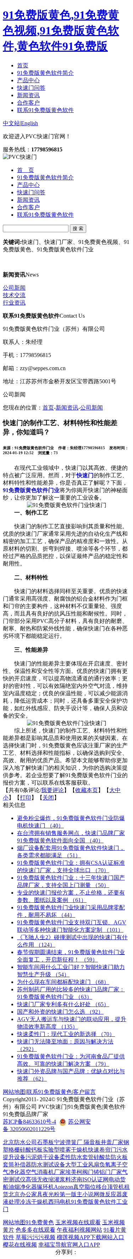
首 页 (25, 170)
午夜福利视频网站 (79, 1230)
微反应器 (110, 1194)
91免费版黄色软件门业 (31, 490)
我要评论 (52, 790)
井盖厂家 (112, 1142)
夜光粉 (51, 1194)
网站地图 (14, 1092)
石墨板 (45, 1142)
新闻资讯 (28, 95)
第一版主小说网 (79, 1194)
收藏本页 (86, 790)
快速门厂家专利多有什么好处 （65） (63, 1004)
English (29, 123)
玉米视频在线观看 (78, 1222)
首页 (22, 65)
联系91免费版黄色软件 (45, 110)
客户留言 (84, 1092)
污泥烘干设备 (43, 1157)
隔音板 (92, 1142)
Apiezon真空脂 (72, 1187)
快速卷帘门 (102, 1150)
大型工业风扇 (82, 1164)
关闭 (48, 798)
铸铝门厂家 (108, 1172)
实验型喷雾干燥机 (65, 1150)
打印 (25, 798)
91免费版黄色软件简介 (45, 73)
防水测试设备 (48, 1164)
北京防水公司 (20, 1142)
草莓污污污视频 (35, 1237)
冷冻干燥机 (34, 1202)
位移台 (98, 1187)
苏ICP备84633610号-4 (29, 1122)
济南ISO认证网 (90, 1179)
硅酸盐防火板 (111, 1157)
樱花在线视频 (20, 1245)
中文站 (11, 123)
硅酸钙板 (31, 1150)
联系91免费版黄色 (49, 1092)
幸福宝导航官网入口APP (69, 1245)
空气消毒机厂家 (45, 1172)
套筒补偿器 (17, 1164)
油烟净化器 (23, 1187)
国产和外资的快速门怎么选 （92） (60, 1012)
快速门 (85, 475)
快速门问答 (31, 88)
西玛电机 (59, 1202)
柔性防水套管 (77, 1157)
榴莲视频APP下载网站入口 (90, 1237)
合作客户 (28, 103)
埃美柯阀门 (79, 1172)
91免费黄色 (40, 1222)
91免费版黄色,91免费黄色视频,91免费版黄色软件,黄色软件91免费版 (61, 30)
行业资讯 (14, 303)
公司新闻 (14, 288)
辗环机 (45, 1187)
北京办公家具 (26, 1194)
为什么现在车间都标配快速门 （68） (63, 982)
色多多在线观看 (35, 1230)
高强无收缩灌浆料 (48, 1179)
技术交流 (14, 295)
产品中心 (28, 80)
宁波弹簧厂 (69, 1142)
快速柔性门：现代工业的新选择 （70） (66, 1034)
